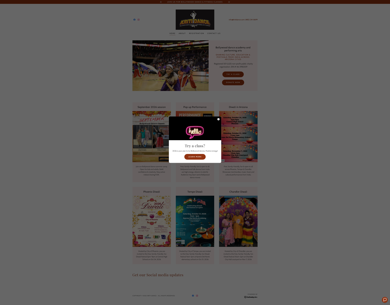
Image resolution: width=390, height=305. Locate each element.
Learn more (195, 157)
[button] (385, 300)
